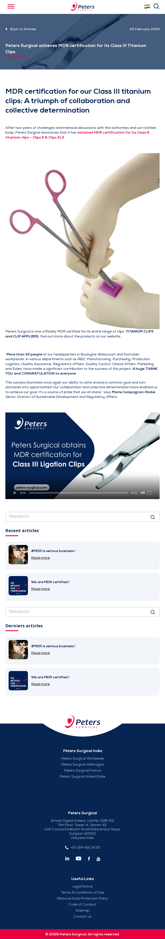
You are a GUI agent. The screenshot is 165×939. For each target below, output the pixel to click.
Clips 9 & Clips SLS (48, 137)
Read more (40, 558)
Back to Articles (23, 29)
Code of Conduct (82, 904)
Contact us (82, 916)
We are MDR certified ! (50, 582)
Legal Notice (82, 886)
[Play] (15, 493)
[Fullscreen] (149, 493)
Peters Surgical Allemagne (82, 764)
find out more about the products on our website (80, 336)
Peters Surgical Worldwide (82, 758)
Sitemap (82, 910)
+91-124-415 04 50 (85, 847)
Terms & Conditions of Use (82, 892)
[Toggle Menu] (11, 6)
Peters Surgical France (82, 770)
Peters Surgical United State (82, 776)
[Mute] (143, 493)
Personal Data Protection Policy (82, 898)
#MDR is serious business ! (53, 551)
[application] (82, 455)
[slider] (78, 493)
